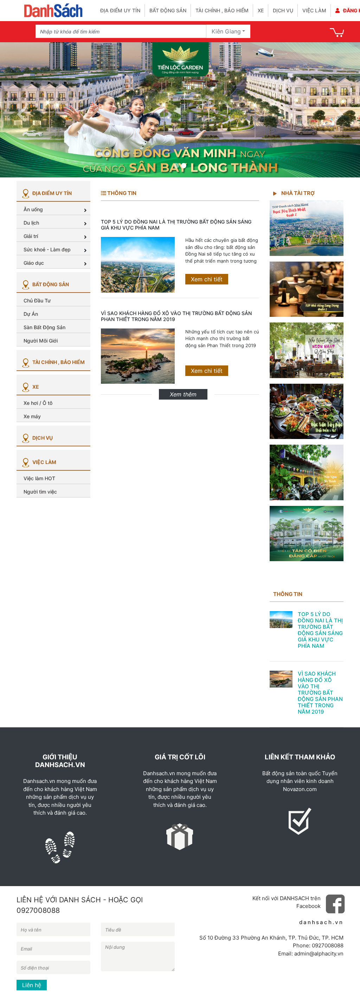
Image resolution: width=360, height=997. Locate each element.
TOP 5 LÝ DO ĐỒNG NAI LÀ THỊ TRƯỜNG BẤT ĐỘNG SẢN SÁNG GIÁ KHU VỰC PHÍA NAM (176, 225)
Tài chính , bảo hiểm (222, 10)
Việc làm (314, 10)
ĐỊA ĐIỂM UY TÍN (51, 193)
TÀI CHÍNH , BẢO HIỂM (58, 362)
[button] (21, 109)
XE (35, 387)
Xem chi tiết (207, 279)
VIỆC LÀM (43, 462)
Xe (261, 10)
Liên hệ (31, 985)
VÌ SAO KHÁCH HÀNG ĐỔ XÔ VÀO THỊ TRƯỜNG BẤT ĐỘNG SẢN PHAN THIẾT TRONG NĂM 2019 (176, 316)
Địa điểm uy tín (120, 10)
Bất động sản (167, 10)
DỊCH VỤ (42, 438)
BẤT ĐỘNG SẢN (50, 284)
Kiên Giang (226, 31)
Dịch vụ (283, 10)
